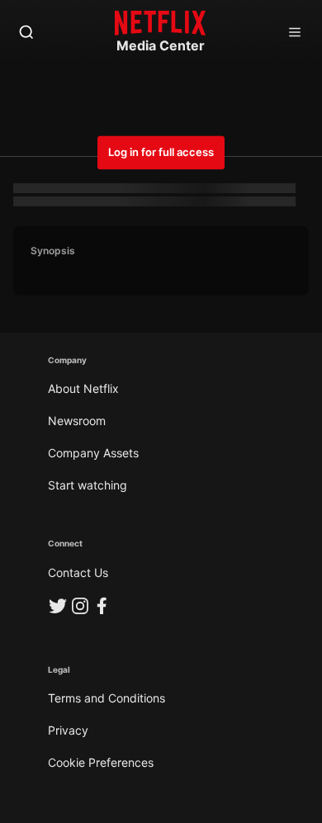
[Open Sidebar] (294, 33)
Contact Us (78, 572)
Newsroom (77, 421)
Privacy (68, 730)
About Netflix (83, 388)
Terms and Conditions (106, 698)
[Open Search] (26, 33)
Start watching (87, 485)
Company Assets (93, 453)
